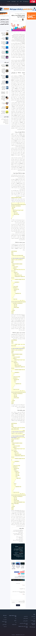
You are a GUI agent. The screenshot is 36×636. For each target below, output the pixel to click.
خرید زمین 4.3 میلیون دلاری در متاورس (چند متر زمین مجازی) (3, 52)
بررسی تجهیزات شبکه (26, 1)
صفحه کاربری (4, 624)
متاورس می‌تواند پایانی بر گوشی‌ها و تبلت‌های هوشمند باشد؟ (3, 34)
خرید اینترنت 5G (6, 121)
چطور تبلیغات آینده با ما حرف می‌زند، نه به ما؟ (3, 107)
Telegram (23, 577)
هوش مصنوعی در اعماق (19, 539)
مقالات (21, 1)
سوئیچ (15, 620)
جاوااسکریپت (22, 573)
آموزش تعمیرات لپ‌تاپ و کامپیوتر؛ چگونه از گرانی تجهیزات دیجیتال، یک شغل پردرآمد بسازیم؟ (3, 98)
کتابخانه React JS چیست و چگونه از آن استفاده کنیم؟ (22, 566)
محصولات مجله (14, 1)
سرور (13, 634)
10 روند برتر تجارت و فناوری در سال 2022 (3, 38)
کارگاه (23, 21)
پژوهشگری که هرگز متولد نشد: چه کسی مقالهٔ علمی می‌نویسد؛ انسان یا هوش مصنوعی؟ (18, 531)
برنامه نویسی (20, 21)
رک (15, 622)
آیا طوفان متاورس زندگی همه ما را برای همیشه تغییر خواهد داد (3, 43)
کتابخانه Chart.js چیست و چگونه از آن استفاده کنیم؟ (18, 16)
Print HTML (16, 577)
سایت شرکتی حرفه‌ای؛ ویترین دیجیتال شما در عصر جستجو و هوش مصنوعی (3, 88)
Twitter (20, 577)
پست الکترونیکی (22, 588)
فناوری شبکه (33, 616)
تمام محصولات (14, 624)
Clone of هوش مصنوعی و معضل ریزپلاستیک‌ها (3, 65)
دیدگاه (23, 594)
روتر (15, 618)
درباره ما (5, 617)
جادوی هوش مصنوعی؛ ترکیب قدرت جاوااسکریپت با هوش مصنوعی (13, 567)
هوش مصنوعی (25, 618)
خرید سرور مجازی (5, 122)
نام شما (23, 585)
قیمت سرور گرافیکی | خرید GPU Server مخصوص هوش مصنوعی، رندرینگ (3, 82)
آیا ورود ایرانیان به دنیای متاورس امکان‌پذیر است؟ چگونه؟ (3, 47)
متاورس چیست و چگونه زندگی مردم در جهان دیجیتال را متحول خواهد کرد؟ (3, 57)
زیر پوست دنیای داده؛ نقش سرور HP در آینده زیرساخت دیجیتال (3, 112)
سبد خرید (5, 626)
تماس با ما (8, 1)
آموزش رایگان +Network (33, 624)
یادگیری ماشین (25, 620)
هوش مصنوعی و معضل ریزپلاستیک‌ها (19, 537)
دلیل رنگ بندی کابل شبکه (3, 103)
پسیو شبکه (6, 123)
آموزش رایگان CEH (32, 627)
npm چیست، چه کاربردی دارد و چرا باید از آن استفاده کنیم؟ (18, 566)
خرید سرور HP (6, 120)
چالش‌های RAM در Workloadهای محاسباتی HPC (3, 93)
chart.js (19, 573)
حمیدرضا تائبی (19, 19)
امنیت (34, 618)
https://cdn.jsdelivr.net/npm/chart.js (18, 258)
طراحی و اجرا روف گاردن (4, 119)
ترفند (17, 1)
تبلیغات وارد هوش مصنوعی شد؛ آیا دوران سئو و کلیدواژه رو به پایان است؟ (18, 534)
